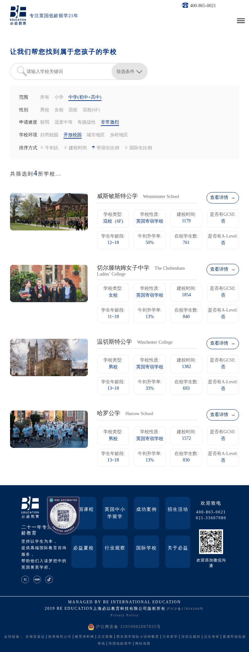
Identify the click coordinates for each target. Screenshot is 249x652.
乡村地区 (119, 135)
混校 (72, 110)
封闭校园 (49, 135)
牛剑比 (52, 148)
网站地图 (143, 644)
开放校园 (73, 135)
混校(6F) (91, 110)
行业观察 (115, 548)
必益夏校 (83, 548)
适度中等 (63, 122)
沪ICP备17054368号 (185, 609)
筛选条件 (125, 71)
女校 (59, 110)
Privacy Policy (125, 615)
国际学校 (146, 548)
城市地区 (96, 135)
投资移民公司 (60, 637)
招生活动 (178, 509)
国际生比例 (140, 148)
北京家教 (105, 637)
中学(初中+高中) (84, 97)
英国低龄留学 (120, 644)
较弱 (44, 122)
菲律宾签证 (35, 637)
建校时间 (78, 148)
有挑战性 (86, 122)
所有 (44, 97)
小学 (59, 97)
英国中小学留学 (115, 513)
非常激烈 (110, 122)
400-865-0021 (203, 6)
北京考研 (211, 637)
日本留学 (170, 637)
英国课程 (83, 509)
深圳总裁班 (191, 637)
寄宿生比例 (108, 148)
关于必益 (178, 548)
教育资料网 (84, 637)
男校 (44, 110)
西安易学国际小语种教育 (137, 637)
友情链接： (14, 637)
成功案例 (146, 509)
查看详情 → (222, 197)
